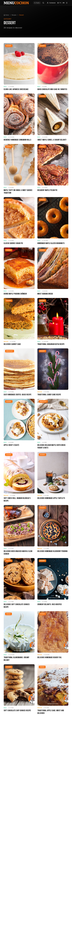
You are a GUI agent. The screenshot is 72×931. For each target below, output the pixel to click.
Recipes (14, 15)
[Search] (43, 3)
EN (63, 3)
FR (60, 3)
